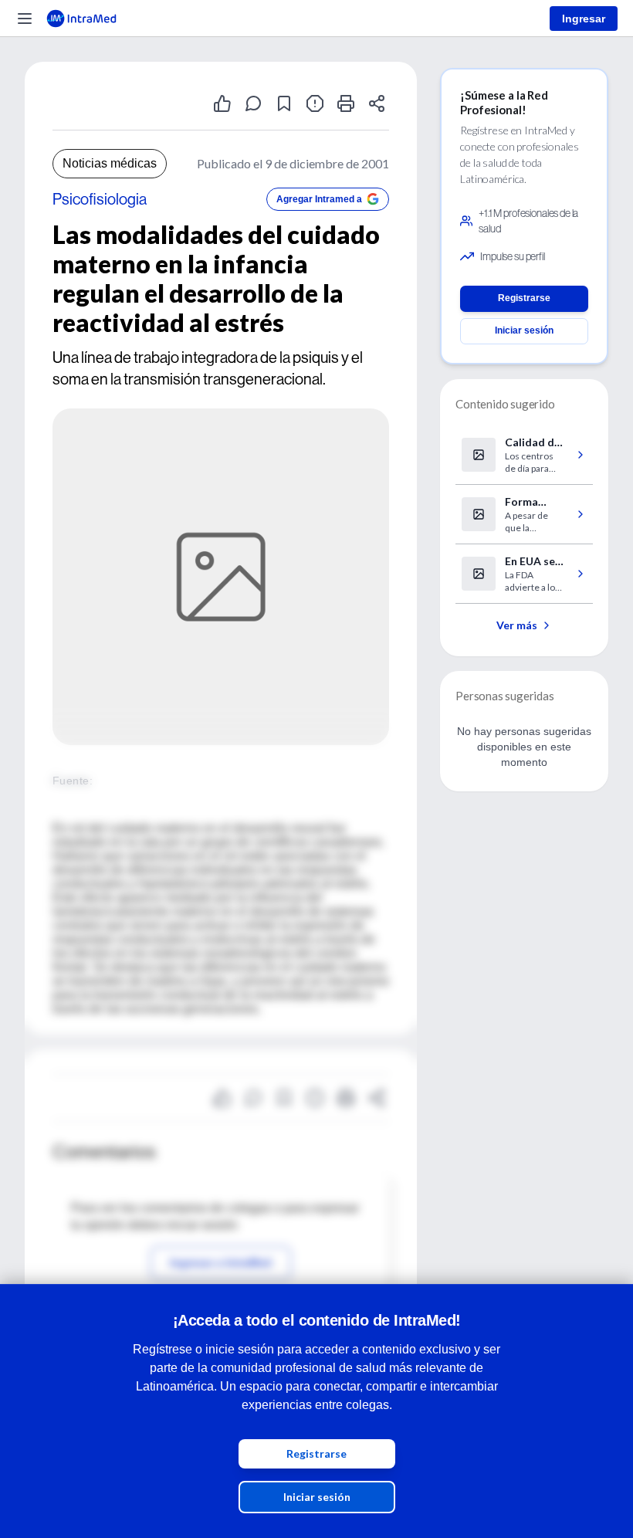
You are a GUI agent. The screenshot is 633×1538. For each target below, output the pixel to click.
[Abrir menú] (24, 18)
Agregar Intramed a (319, 199)
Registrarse (316, 1453)
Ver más (516, 625)
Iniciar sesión (316, 1496)
